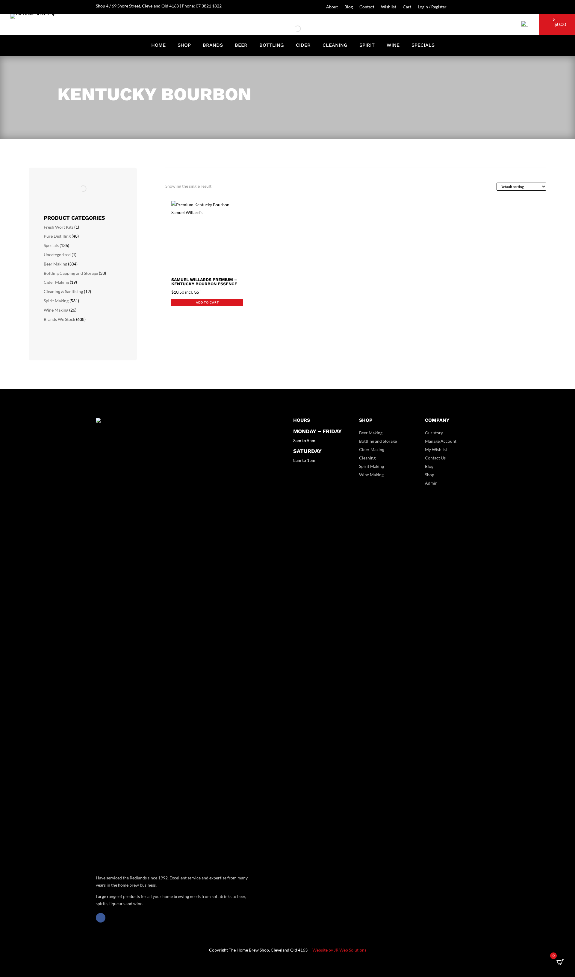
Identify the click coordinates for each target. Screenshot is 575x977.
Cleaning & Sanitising (63, 291)
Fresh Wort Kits (58, 227)
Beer (241, 45)
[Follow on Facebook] (100, 918)
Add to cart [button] (207, 302)
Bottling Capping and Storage (71, 273)
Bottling (271, 45)
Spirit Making (56, 300)
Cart (407, 7)
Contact (366, 7)
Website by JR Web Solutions (339, 949)
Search (288, 28)
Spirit (367, 45)
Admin (431, 483)
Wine (393, 45)
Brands (213, 45)
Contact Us (435, 457)
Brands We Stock (59, 319)
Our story (434, 432)
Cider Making (56, 282)
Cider (303, 45)
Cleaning (335, 45)
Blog (348, 7)
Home (158, 45)
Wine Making (56, 309)
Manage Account (440, 441)
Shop (184, 45)
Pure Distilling (57, 236)
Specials (423, 45)
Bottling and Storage (378, 441)
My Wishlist (436, 449)
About (332, 7)
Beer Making (55, 263)
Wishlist (388, 7)
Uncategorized (57, 254)
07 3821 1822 (209, 5)
